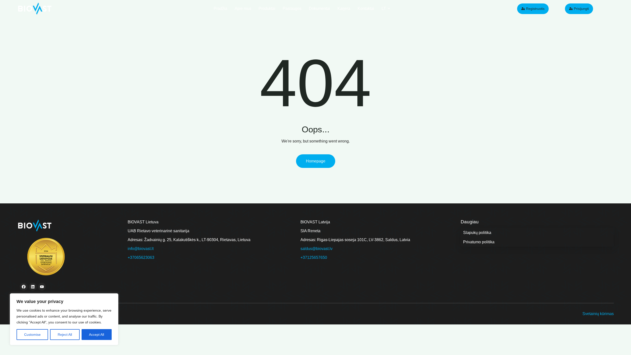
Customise (32, 335)
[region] (64, 319)
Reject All (65, 335)
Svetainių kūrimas (598, 314)
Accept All (96, 335)
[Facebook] (24, 287)
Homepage (315, 161)
